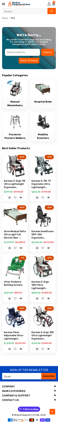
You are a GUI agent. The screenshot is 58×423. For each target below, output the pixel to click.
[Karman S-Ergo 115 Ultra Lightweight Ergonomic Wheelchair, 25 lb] (15, 165)
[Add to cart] (9, 197)
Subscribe (49, 376)
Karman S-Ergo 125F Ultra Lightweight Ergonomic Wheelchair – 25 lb (42, 288)
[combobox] (29, 11)
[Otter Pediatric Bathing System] (15, 266)
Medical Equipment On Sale (27, 415)
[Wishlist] (15, 197)
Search (47, 52)
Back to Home (29, 60)
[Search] (51, 11)
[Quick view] (21, 197)
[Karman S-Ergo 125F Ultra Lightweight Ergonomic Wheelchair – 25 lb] (42, 266)
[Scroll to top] (52, 412)
